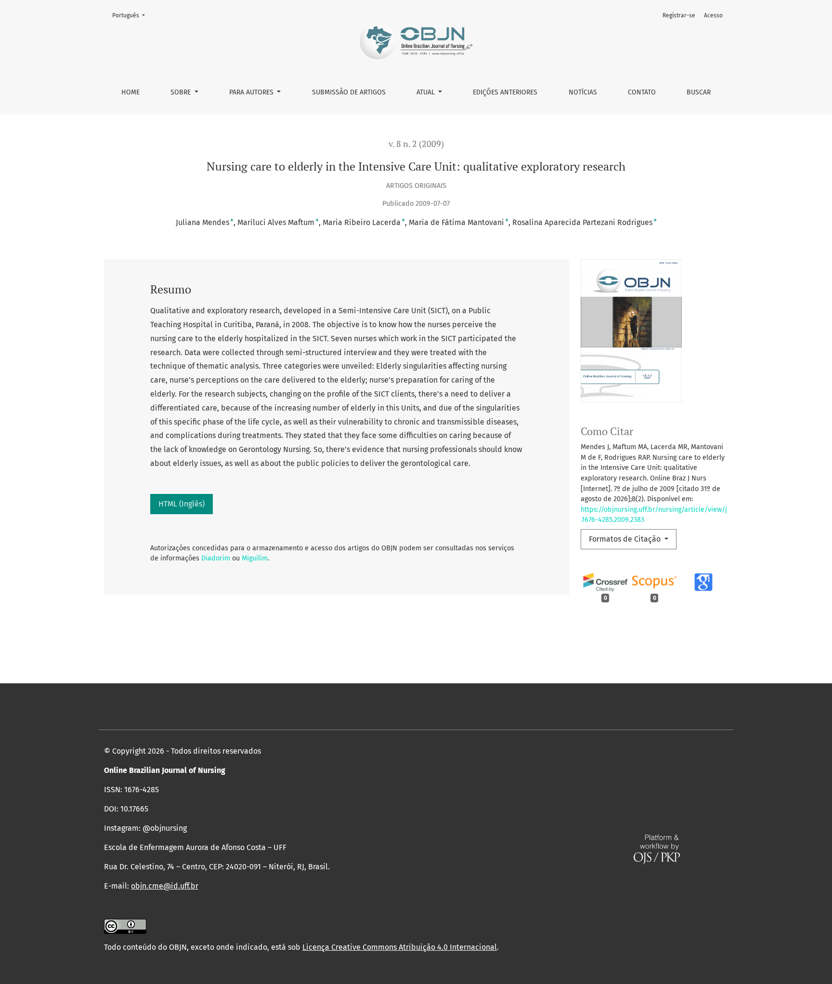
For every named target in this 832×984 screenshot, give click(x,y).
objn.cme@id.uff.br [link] (164, 886)
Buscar (699, 92)
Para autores (252, 92)
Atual (426, 92)
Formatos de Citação (626, 539)
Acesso (713, 15)
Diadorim (215, 558)
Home (130, 92)
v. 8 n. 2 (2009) (416, 143)
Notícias (583, 92)
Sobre (181, 92)
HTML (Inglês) (181, 503)
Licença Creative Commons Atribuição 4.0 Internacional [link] (399, 947)
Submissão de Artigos (349, 92)
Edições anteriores (505, 92)
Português (131, 15)
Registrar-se (679, 15)
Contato (642, 92)
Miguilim (255, 558)
